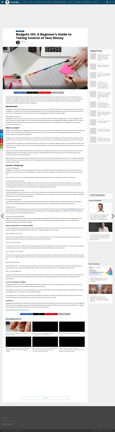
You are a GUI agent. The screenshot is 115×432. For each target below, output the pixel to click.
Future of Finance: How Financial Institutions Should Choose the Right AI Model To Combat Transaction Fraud (45, 350)
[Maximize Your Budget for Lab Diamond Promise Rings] (18, 329)
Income (27, 310)
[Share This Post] (32, 92)
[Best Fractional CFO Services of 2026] (72, 329)
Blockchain (47, 2)
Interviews (78, 2)
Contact (100, 430)
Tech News (38, 2)
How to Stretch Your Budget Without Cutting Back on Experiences (43, 334)
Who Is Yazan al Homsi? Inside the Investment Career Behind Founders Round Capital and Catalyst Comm (71, 350)
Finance (70, 2)
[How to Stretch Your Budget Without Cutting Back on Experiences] (45, 329)
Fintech (30, 2)
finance (22, 310)
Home (24, 2)
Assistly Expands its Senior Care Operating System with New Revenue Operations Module (18, 350)
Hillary (24, 41)
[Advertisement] (57, 16)
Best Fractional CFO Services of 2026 (69, 333)
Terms (110, 430)
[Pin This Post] (45, 92)
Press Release (87, 2)
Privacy (106, 430)
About (94, 430)
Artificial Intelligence (59, 2)
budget (17, 310)
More (95, 2)
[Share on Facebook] (20, 92)
